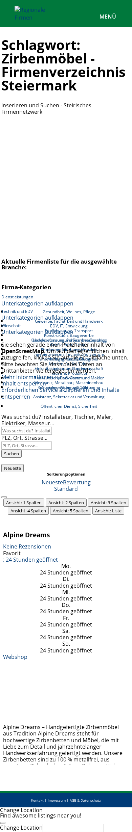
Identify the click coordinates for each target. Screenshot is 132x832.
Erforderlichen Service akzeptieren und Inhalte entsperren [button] (60, 393)
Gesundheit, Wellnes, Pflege (69, 312)
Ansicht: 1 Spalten (24, 503)
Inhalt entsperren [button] (23, 383)
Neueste (12, 468)
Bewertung (77, 482)
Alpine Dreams (26, 535)
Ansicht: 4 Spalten (28, 511)
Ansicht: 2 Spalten (66, 503)
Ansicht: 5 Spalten (70, 511)
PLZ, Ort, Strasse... (24, 437)
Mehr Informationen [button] (27, 377)
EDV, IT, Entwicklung (69, 326)
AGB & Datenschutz (85, 800)
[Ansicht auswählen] (4, 497)
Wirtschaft (11, 325)
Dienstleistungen (17, 297)
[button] (30, 559)
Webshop (15, 657)
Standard (66, 488)
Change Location (21, 827)
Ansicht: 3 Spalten (108, 503)
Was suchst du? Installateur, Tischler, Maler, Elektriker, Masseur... (57, 420)
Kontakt (37, 800)
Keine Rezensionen (27, 546)
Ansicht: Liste (108, 511)
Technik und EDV (17, 311)
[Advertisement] (66, 184)
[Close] (2, 823)
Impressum (57, 800)
